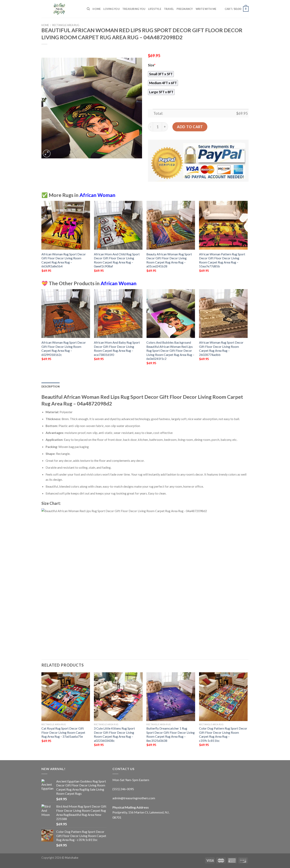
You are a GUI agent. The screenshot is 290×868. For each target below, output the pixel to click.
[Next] (247, 240)
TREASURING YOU (133, 8)
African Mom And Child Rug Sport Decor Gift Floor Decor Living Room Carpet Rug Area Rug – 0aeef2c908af (117, 260)
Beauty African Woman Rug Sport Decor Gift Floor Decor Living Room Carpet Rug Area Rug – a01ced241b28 (169, 260)
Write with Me (206, 8)
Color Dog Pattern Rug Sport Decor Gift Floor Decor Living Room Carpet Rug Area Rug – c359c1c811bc (223, 734)
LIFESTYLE (154, 8)
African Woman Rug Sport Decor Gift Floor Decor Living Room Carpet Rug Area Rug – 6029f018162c (63, 348)
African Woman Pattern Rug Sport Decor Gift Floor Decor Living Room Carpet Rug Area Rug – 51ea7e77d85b (222, 260)
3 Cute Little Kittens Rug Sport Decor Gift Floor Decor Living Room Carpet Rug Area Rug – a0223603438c (114, 734)
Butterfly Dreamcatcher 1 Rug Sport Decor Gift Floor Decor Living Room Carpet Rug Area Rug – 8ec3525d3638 (170, 734)
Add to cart (190, 127)
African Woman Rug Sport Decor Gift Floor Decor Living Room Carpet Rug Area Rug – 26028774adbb (221, 348)
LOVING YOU (111, 8)
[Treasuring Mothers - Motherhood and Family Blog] (61, 9)
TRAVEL (169, 8)
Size (151, 65)
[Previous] (42, 240)
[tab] (50, 386)
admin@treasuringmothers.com (133, 798)
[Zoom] (47, 153)
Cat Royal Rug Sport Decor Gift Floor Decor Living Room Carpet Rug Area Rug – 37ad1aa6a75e (63, 732)
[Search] (88, 9)
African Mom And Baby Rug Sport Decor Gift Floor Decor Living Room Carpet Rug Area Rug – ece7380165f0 (117, 348)
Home (97, 8)
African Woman (97, 195)
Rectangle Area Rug (65, 25)
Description (50, 386)
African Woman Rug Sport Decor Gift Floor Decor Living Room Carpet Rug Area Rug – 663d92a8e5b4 (63, 260)
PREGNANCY (185, 8)
